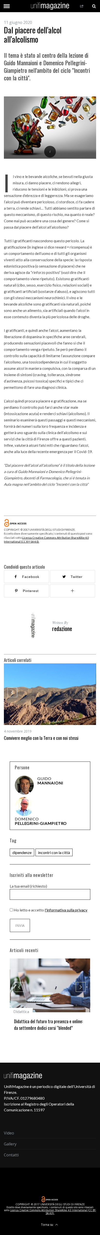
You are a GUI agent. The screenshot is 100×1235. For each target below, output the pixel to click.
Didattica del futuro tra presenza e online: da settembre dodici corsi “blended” (48, 1024)
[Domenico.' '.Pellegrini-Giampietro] (24, 806)
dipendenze (22, 852)
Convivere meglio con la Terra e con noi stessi (41, 738)
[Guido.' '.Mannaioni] (24, 785)
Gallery (10, 1144)
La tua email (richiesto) (28, 886)
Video (9, 1133)
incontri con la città (54, 852)
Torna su (47, 1225)
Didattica (21, 1011)
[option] (50, 702)
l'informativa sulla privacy (66, 910)
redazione (62, 628)
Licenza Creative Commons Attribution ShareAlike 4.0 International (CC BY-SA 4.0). (53, 1211)
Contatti (11, 1155)
